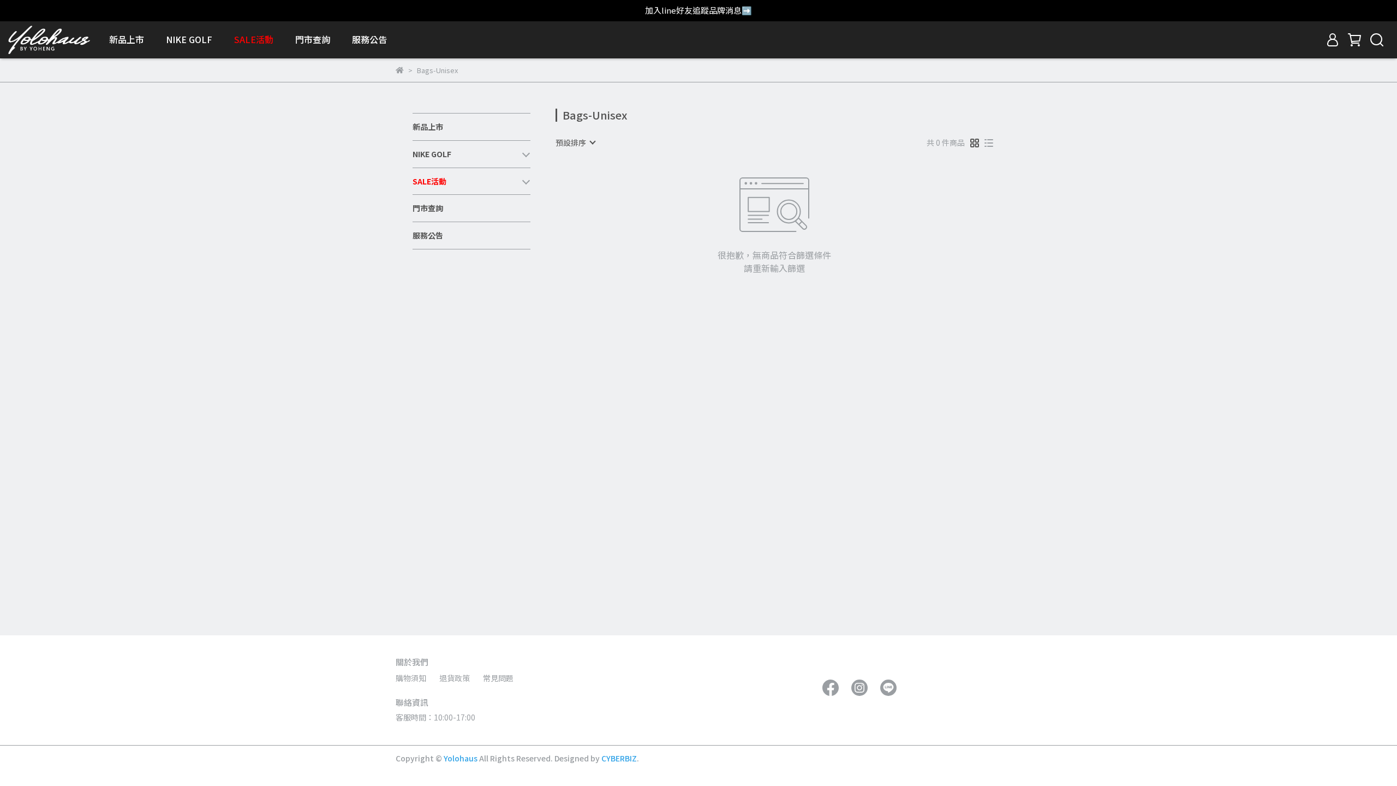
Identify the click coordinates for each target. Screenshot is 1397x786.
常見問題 (498, 677)
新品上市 (126, 39)
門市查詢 (312, 39)
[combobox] (575, 142)
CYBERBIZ (619, 758)
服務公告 (369, 39)
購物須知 (411, 677)
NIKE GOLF (189, 39)
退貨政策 (454, 677)
